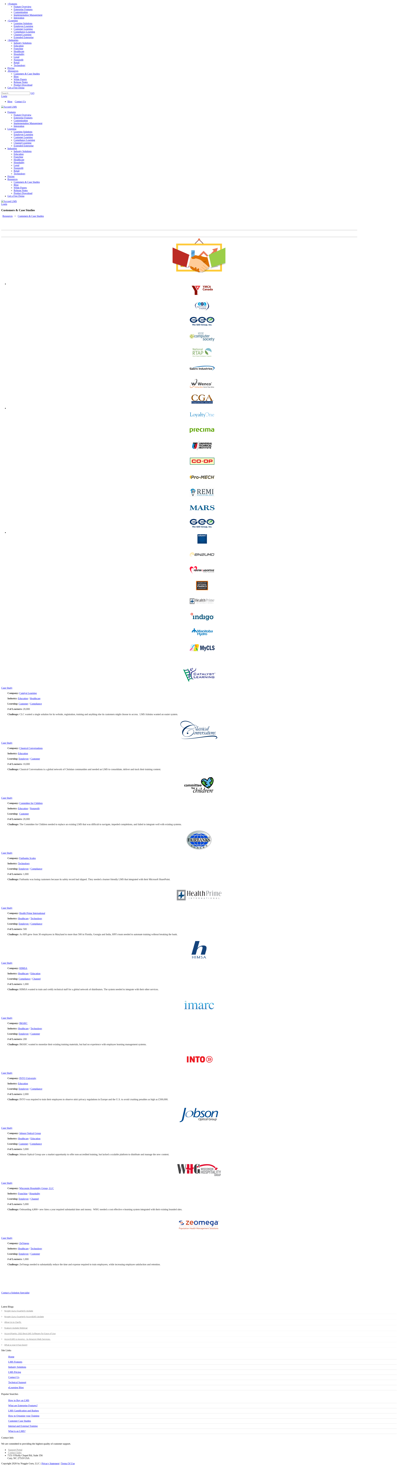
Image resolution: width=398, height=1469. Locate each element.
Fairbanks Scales (27, 858)
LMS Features (15, 1362)
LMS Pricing (14, 1372)
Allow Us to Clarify (13, 1322)
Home (11, 1356)
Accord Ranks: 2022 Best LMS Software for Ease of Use (30, 1333)
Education (23, 698)
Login (4, 96)
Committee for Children (31, 803)
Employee (24, 758)
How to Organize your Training (23, 1415)
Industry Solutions (17, 1367)
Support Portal (15, 1449)
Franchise (23, 1193)
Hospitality (34, 1193)
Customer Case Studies (19, 1421)
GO (32, 93)
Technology (24, 863)
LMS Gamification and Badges (23, 1410)
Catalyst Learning (28, 693)
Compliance (36, 703)
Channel (36, 978)
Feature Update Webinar (16, 1327)
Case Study (6, 688)
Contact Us (20, 101)
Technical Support (17, 1382)
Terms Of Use (68, 1463)
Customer (23, 703)
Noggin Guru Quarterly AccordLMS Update (24, 1316)
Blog (9, 101)
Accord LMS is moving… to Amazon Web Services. (27, 1339)
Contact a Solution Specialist (15, 1292)
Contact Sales (14, 1452)
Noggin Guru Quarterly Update (18, 1310)
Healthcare (35, 698)
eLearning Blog (16, 1387)
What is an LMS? (16, 1431)
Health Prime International (32, 913)
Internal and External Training (23, 1426)
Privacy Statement (50, 1463)
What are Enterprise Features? (23, 1405)
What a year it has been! (15, 1344)
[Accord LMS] (9, 107)
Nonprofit (34, 808)
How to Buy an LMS (18, 1400)
